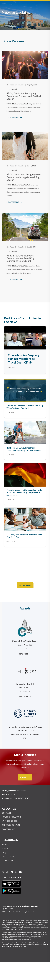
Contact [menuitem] (6, 813)
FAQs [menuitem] (4, 852)
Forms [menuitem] (5, 848)
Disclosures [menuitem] (8, 857)
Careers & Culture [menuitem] (11, 825)
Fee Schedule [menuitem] (8, 861)
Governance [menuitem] (8, 829)
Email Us (25, 777)
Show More (25, 585)
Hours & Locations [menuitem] (11, 817)
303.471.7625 (23, 798)
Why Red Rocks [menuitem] (9, 821)
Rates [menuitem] (4, 844)
